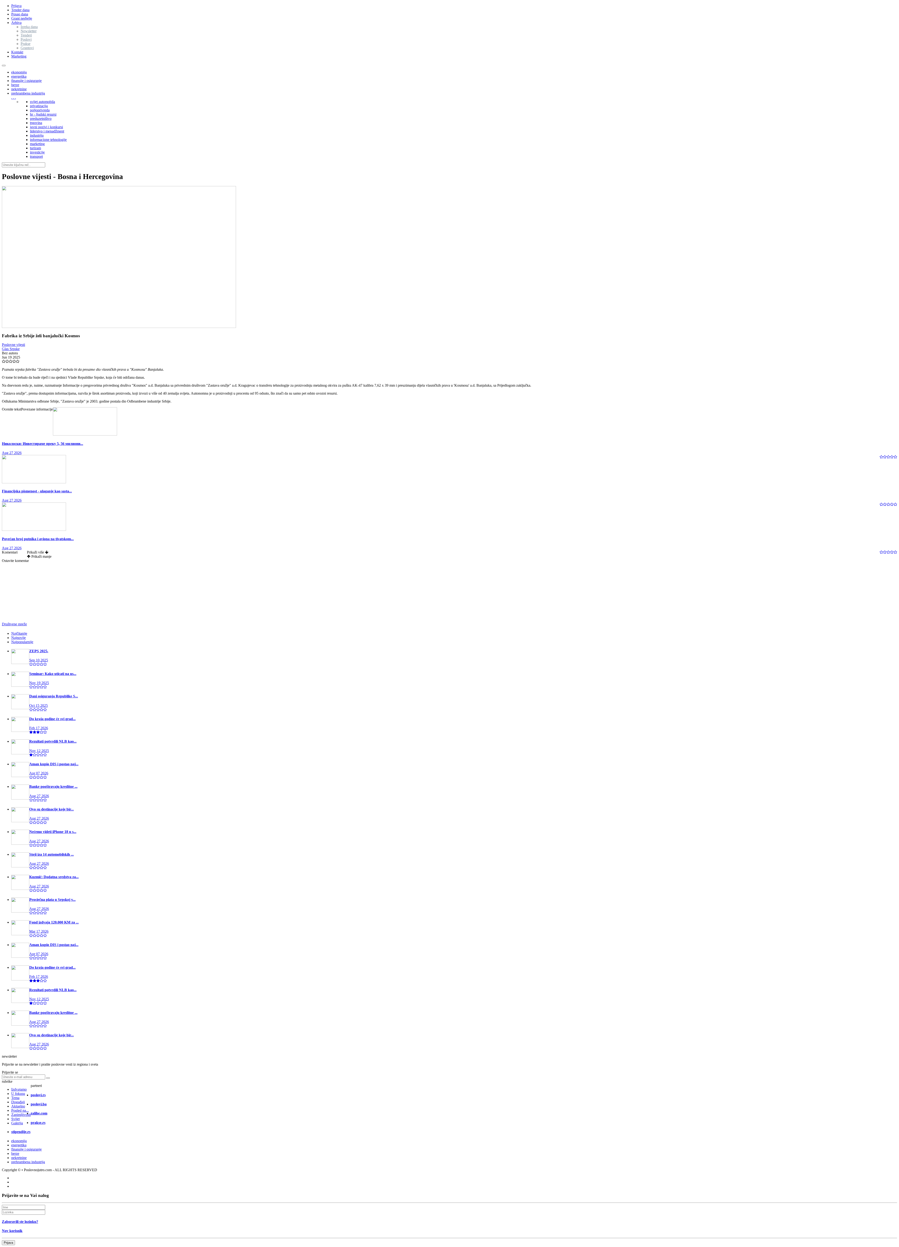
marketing (37, 144)
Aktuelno (18, 1106)
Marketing (18, 56)
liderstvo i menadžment (47, 131)
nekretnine (19, 89)
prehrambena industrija (28, 93)
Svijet (15, 1119)
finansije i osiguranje (26, 81)
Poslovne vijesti (13, 345)
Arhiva (16, 23)
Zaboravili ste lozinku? (20, 1222)
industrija (37, 135)
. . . (13, 97)
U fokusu (18, 1094)
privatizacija (39, 106)
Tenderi (26, 35)
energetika (18, 76)
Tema (15, 1098)
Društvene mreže (14, 624)
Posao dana (19, 14)
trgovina (36, 123)
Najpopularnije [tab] (22, 642)
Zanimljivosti (21, 1115)
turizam (35, 148)
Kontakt (17, 52)
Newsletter (29, 31)
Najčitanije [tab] (19, 633)
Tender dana (20, 10)
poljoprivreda (40, 110)
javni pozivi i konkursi (46, 127)
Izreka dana (29, 27)
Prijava (16, 6)
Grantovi (27, 48)
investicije (37, 152)
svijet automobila (42, 102)
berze (15, 85)
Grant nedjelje (21, 18)
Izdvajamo (19, 1089)
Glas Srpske (11, 349)
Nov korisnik (12, 1231)
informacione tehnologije (48, 140)
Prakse (25, 44)
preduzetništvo (41, 119)
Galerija (17, 1123)
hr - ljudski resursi (43, 114)
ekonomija (19, 72)
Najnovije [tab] (18, 638)
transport (36, 156)
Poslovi (26, 39)
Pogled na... (20, 1110)
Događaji (18, 1102)
